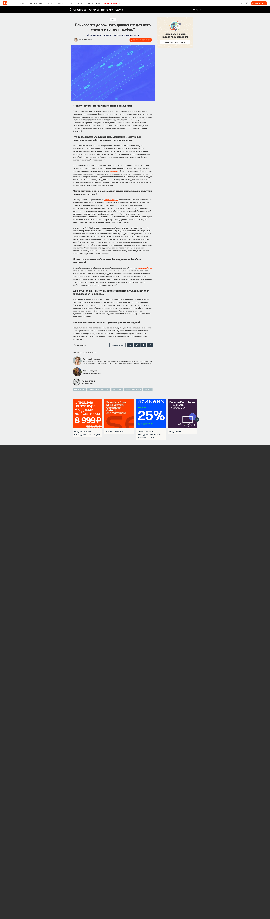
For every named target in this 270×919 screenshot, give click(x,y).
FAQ (112, 19)
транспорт (117, 389)
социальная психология (98, 389)
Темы (79, 3)
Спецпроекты (93, 3)
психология (88, 381)
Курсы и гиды (36, 3)
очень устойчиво (145, 268)
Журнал (21, 3)
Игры (70, 3)
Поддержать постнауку (175, 42)
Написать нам (117, 345)
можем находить (111, 199)
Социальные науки (133, 389)
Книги (60, 3)
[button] (197, 419)
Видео (50, 3)
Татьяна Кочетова (86, 40)
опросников (114, 171)
